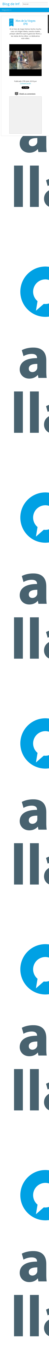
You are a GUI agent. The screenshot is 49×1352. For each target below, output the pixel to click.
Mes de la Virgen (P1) (25, 22)
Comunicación (25, 83)
